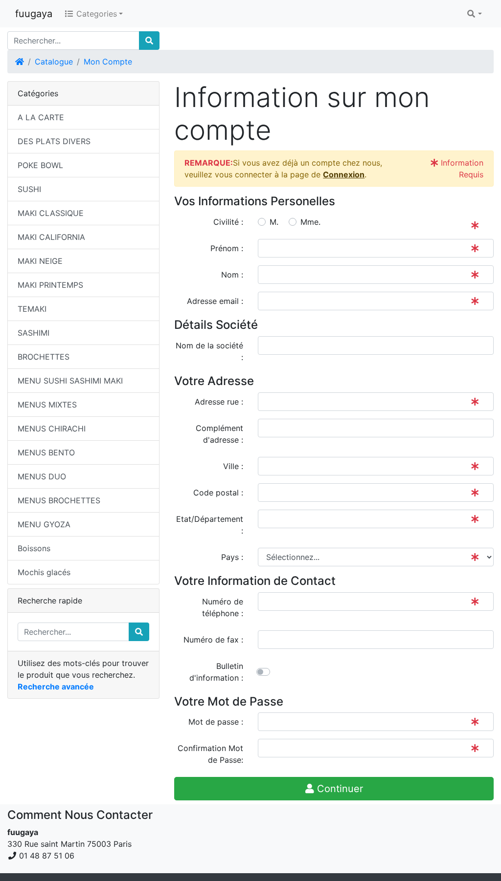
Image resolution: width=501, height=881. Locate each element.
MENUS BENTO (46, 452)
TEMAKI (32, 309)
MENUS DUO (42, 476)
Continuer (338, 789)
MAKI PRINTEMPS (50, 285)
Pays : (232, 557)
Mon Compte (108, 61)
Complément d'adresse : (219, 434)
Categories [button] (95, 14)
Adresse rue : (219, 402)
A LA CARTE (41, 117)
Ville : (233, 466)
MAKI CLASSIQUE (51, 213)
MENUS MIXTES (47, 404)
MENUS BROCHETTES (59, 500)
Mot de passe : (215, 722)
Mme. (310, 222)
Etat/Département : (209, 525)
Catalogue (54, 61)
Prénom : (226, 248)
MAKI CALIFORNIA (51, 237)
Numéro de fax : (213, 640)
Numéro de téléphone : (222, 607)
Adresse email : (215, 301)
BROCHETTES (43, 357)
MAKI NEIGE (40, 261)
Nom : (232, 274)
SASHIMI (33, 333)
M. (274, 222)
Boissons (34, 548)
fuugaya (33, 14)
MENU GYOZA (44, 524)
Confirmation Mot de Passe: (210, 754)
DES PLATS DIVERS (54, 141)
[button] (474, 13)
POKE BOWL (40, 165)
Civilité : (228, 222)
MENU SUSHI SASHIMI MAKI (70, 381)
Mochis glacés (44, 572)
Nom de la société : (209, 351)
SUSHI (29, 189)
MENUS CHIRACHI (52, 428)
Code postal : (218, 492)
